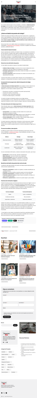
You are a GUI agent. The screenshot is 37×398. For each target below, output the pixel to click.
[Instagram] (7, 342)
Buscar (2, 322)
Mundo (3, 367)
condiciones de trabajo (13, 132)
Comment (5, 295)
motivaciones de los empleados (13, 45)
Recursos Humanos (32, 230)
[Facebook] (3, 342)
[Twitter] (5, 342)
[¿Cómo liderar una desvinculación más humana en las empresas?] (9, 269)
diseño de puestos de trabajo (6, 226)
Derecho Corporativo (6, 354)
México (3, 364)
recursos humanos (15, 226)
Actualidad (4, 351)
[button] (1, 1)
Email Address (21, 302)
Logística (4, 359)
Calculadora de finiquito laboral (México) (28, 343)
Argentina (11, 351)
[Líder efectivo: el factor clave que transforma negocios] (9, 246)
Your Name (5, 302)
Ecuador (14, 354)
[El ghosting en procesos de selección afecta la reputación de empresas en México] (27, 269)
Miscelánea (10, 364)
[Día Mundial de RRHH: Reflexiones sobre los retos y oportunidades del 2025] (27, 246)
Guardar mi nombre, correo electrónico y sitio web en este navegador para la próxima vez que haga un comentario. (18, 313)
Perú (3, 369)
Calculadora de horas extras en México (28, 349)
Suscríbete (24, 330)
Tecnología (13, 372)
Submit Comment (7, 316)
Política (8, 369)
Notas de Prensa (11, 367)
